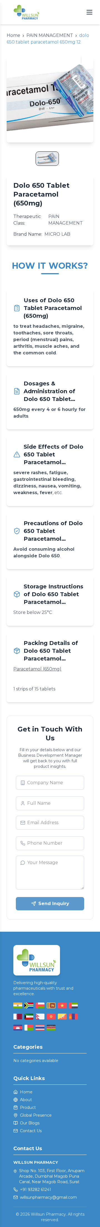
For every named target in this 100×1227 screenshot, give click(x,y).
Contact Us (31, 1130)
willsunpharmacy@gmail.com (48, 1197)
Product (28, 1107)
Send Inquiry (53, 903)
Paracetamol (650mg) (37, 669)
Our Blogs (29, 1123)
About (26, 1099)
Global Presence (36, 1115)
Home (26, 1091)
